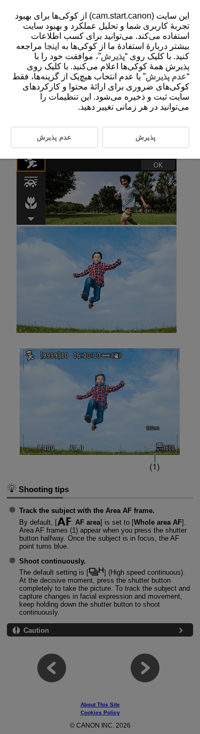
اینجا (51, 46)
